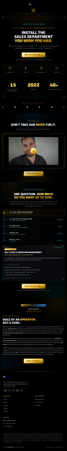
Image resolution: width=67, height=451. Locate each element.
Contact (6, 411)
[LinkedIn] (5, 390)
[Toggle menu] (33, 10)
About (5, 402)
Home (5, 399)
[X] (13, 390)
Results (6, 408)
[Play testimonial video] (33, 151)
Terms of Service (59, 447)
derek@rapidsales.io (11, 420)
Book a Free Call (39, 399)
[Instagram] (9, 390)
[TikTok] (21, 390)
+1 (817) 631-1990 (10, 423)
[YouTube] (17, 390)
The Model (38, 405)
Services (6, 405)
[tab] (34, 213)
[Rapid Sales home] (33, 5)
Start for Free (32, 174)
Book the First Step (32, 55)
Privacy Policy (49, 447)
